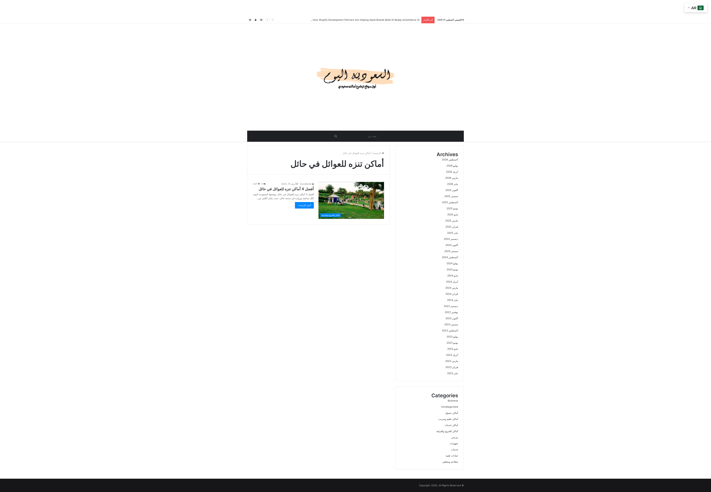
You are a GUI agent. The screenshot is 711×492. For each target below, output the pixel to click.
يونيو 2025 (452, 208)
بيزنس (454, 437)
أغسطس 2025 (450, 202)
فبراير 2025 (451, 226)
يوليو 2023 (452, 336)
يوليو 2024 (452, 263)
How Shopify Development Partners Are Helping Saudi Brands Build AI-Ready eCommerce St (366, 19)
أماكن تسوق (451, 412)
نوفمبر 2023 (451, 312)
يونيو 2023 (452, 342)
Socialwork (306, 183)
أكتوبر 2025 (451, 190)
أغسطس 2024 (450, 257)
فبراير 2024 (451, 293)
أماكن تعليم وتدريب (448, 418)
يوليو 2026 (452, 165)
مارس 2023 (451, 361)
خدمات (454, 449)
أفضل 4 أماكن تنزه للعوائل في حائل (286, 189)
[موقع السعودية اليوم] (355, 77)
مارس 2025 (451, 220)
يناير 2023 (452, 373)
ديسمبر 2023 (451, 306)
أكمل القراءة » (304, 205)
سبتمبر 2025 (451, 196)
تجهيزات (454, 443)
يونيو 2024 (452, 269)
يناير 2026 (452, 183)
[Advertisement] (355, 8)
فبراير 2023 (451, 367)
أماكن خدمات (451, 425)
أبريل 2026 (452, 171)
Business (453, 400)
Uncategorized (449, 406)
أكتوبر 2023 (451, 318)
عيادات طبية (452, 455)
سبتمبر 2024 (451, 251)
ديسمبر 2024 (451, 238)
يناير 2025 (452, 232)
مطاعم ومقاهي (450, 461)
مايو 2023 (452, 348)
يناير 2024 (452, 299)
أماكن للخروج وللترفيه (447, 431)
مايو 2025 (452, 214)
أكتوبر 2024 (451, 245)
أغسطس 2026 (450, 159)
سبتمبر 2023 (451, 324)
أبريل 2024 (452, 281)
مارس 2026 (451, 177)
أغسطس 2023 (450, 330)
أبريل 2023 (452, 354)
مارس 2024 (451, 287)
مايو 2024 (452, 275)
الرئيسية (377, 153)
